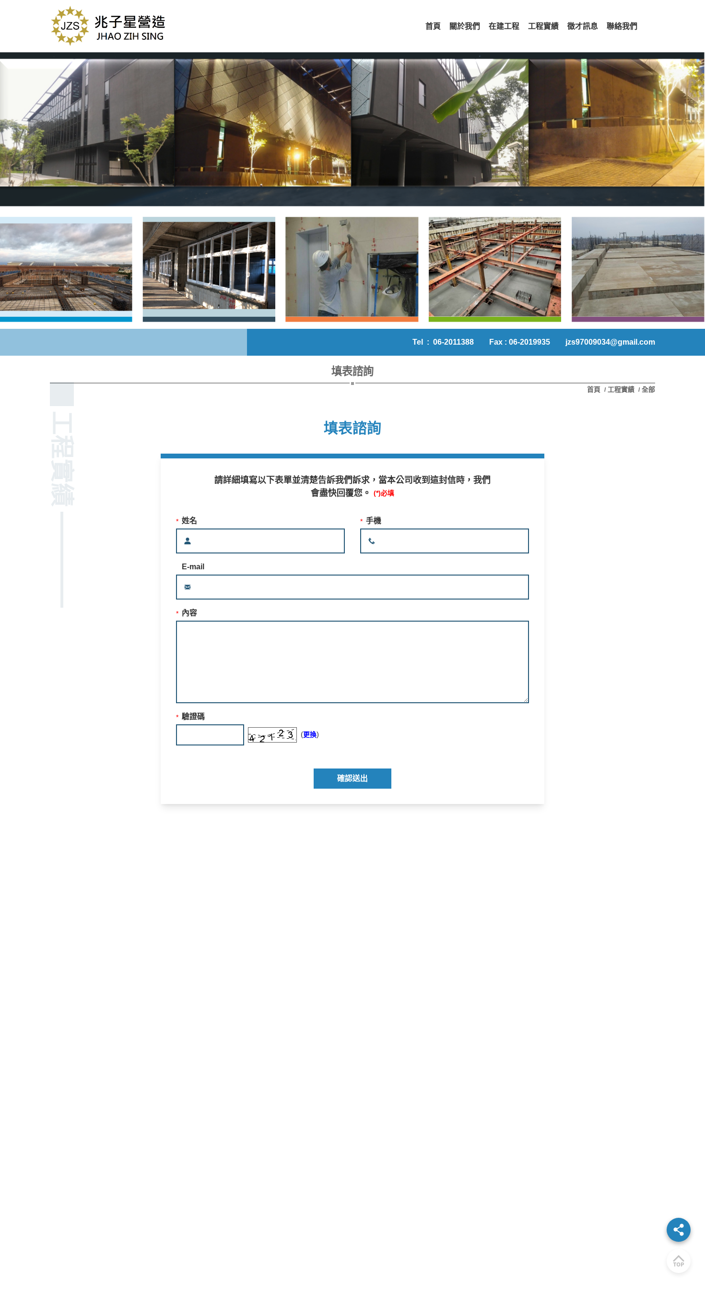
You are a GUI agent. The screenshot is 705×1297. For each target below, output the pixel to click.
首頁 (594, 389)
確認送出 (352, 778)
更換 (310, 734)
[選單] (679, 1230)
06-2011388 (453, 342)
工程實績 (621, 389)
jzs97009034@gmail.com (610, 342)
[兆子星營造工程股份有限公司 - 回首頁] (110, 26)
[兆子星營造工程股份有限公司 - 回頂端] (679, 1261)
